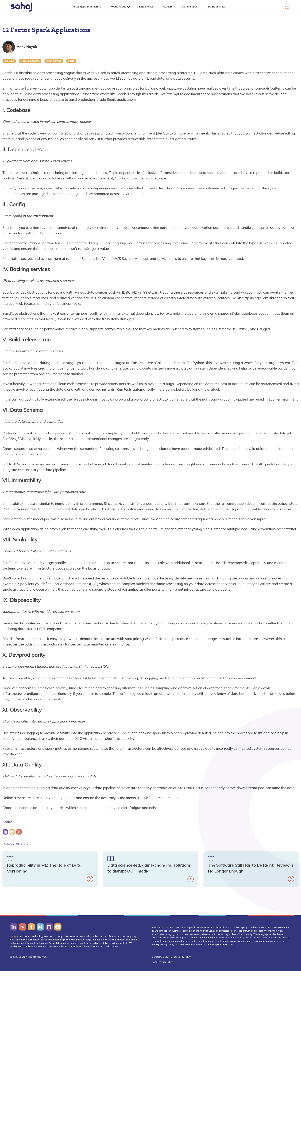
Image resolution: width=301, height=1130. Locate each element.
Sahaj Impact (190, 6)
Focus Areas (118, 6)
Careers (168, 6)
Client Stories (145, 6)
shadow (101, 368)
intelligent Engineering (87, 6)
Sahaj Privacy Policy (162, 962)
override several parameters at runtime (57, 227)
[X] (19, 832)
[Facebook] (13, 832)
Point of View (216, 6)
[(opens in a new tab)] (13, 926)
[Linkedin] (6, 832)
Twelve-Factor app (40, 88)
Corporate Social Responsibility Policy (171, 957)
